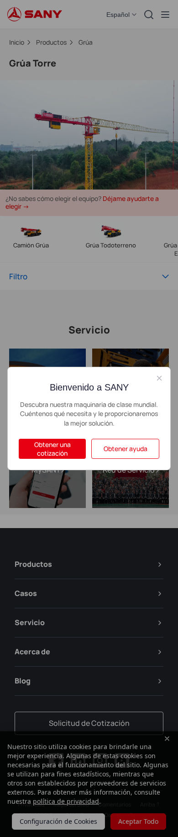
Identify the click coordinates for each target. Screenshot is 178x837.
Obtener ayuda (125, 448)
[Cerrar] (159, 378)
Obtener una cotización (52, 448)
